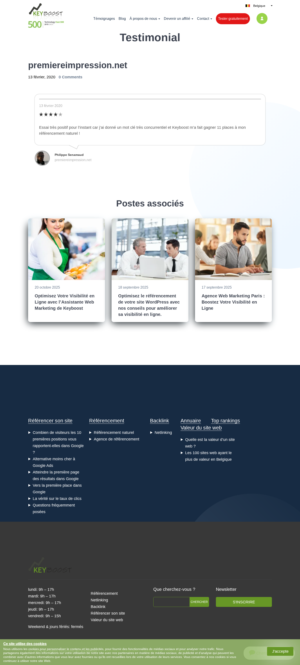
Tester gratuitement (233, 18)
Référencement (106, 421)
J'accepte (280, 651)
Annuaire (191, 421)
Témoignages (104, 18)
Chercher (199, 602)
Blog (122, 18)
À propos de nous (143, 18)
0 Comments (70, 77)
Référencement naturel (114, 432)
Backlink (159, 421)
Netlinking (163, 432)
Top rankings (225, 421)
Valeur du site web (201, 428)
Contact (203, 18)
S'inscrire (244, 602)
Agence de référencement (116, 439)
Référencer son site (50, 421)
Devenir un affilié (177, 18)
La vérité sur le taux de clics (57, 498)
